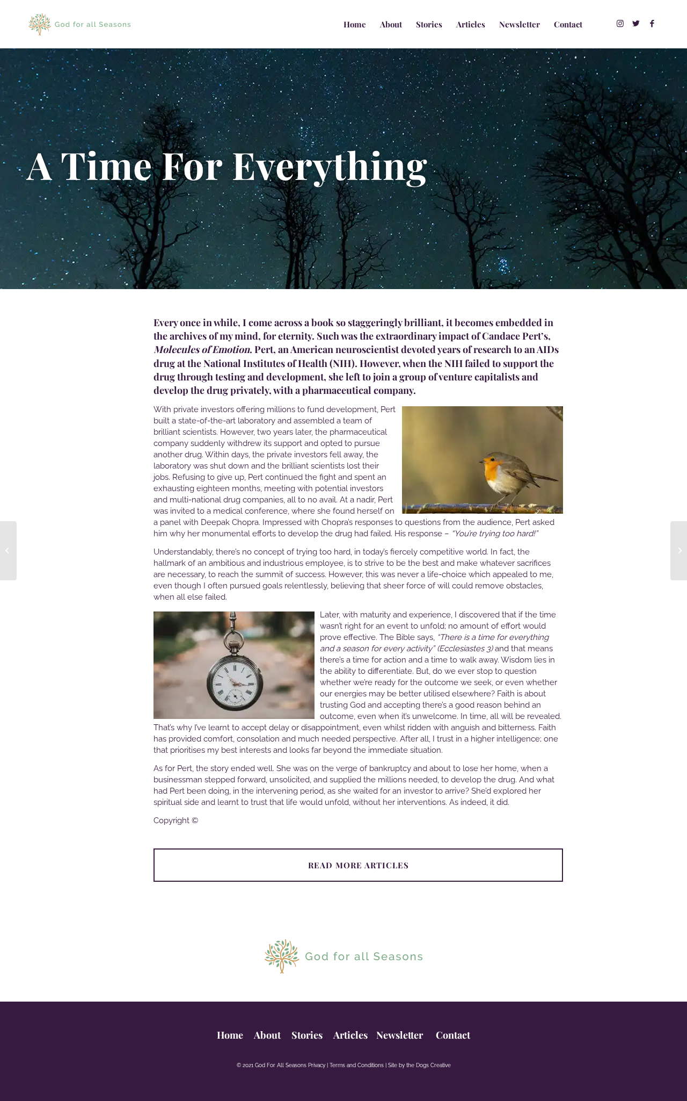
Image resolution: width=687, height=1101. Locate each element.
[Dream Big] (8, 550)
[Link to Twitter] (636, 24)
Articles (350, 1034)
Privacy (316, 1065)
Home (230, 1034)
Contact (452, 1034)
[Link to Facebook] (652, 24)
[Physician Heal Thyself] (678, 550)
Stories (307, 1034)
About (268, 1034)
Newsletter (399, 1034)
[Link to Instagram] (620, 24)
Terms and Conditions (357, 1065)
